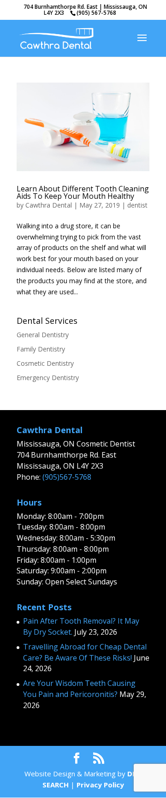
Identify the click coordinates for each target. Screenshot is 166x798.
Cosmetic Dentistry (45, 363)
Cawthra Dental (48, 205)
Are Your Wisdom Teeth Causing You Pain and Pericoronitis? (79, 688)
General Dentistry (43, 334)
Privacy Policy (100, 784)
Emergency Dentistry (48, 377)
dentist (137, 205)
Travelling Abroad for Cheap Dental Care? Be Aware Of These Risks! (85, 652)
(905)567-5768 (66, 477)
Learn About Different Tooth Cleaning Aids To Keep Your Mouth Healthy (83, 192)
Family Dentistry (41, 349)
